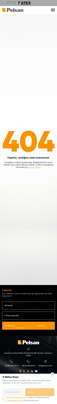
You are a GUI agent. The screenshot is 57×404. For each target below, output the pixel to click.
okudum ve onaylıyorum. (30, 327)
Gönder (24, 327)
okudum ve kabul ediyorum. (27, 397)
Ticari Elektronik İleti (14, 400)
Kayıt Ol (30, 392)
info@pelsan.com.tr (45, 366)
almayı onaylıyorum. (22, 400)
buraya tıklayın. (34, 167)
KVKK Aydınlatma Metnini (26, 325)
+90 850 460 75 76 (11, 366)
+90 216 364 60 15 (28, 366)
